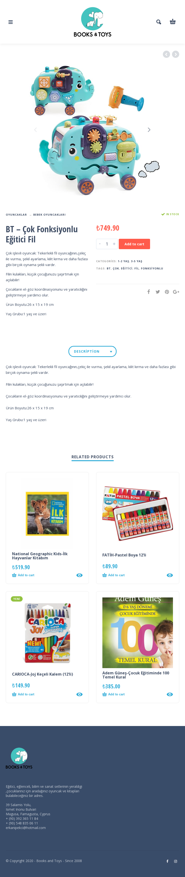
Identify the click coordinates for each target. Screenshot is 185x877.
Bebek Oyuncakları (49, 214)
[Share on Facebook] (147, 292)
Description (86, 351)
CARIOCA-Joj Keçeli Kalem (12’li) (42, 674)
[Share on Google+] (174, 292)
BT (109, 268)
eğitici (126, 268)
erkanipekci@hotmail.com (26, 827)
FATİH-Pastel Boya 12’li (124, 555)
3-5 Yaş (136, 261)
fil (136, 268)
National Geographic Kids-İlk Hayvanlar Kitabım (40, 556)
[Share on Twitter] (156, 292)
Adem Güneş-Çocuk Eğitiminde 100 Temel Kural (135, 675)
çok (116, 268)
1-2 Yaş (123, 261)
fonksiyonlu (152, 268)
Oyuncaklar (16, 214)
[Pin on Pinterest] (165, 292)
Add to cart (134, 244)
